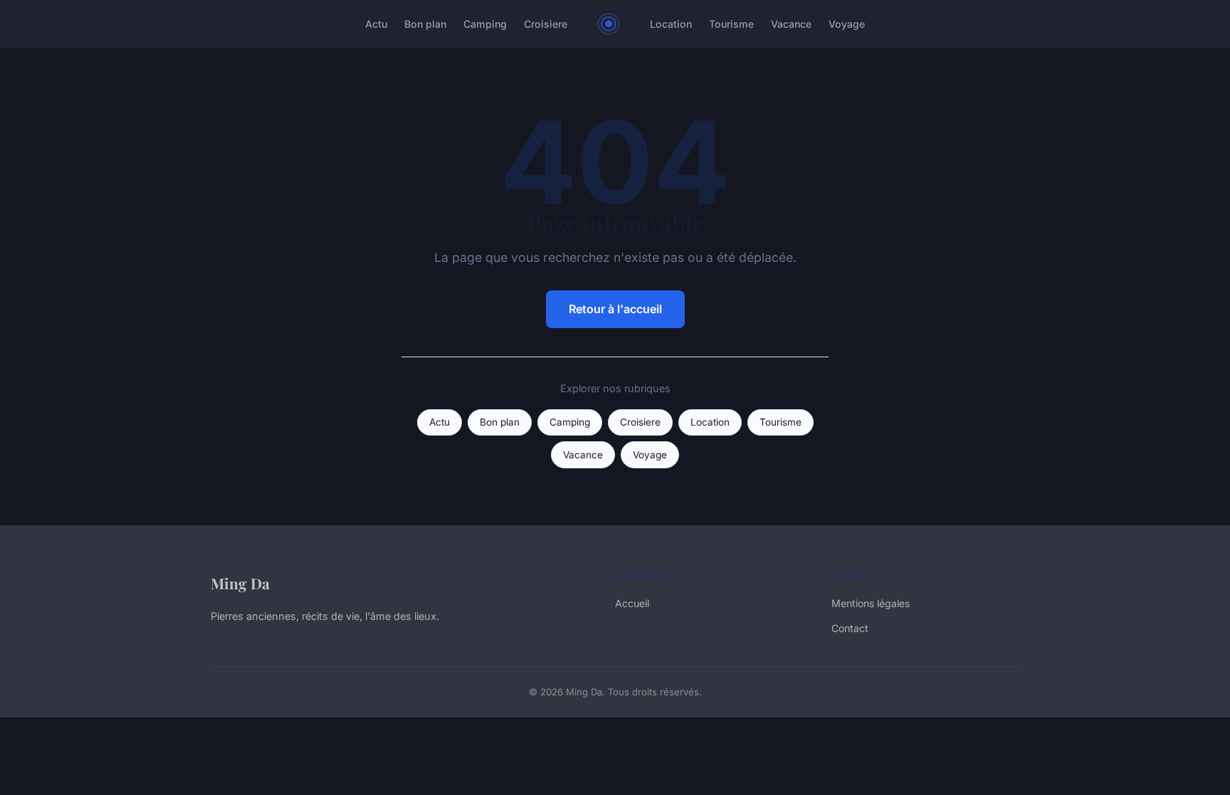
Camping (485, 24)
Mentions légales (870, 603)
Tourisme (731, 24)
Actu (376, 24)
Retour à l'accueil (615, 309)
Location (671, 24)
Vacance (791, 24)
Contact (849, 628)
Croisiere (545, 24)
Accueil (632, 603)
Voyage (847, 24)
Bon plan (425, 24)
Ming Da (240, 583)
